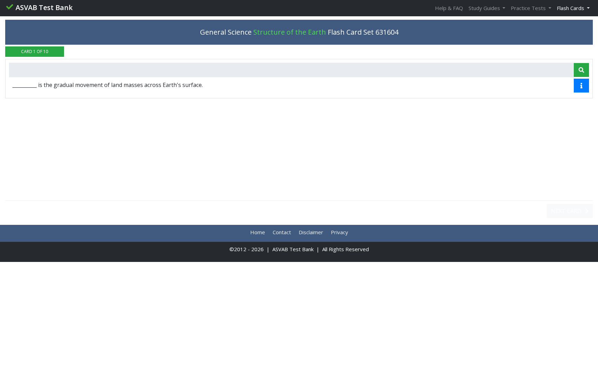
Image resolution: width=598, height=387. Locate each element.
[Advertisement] (299, 149)
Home (257, 232)
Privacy (339, 232)
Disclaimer (311, 232)
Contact (282, 232)
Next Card (567, 211)
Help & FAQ (449, 8)
